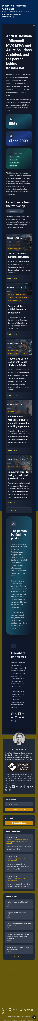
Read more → (12, 278)
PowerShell (13, 165)
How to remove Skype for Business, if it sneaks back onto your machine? (17, 841)
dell (17, 411)
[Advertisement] (19, 981)
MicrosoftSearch (14, 245)
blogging (11, 466)
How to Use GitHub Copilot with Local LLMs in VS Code (18, 362)
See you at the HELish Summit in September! (17, 309)
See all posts (12, 510)
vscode (17, 353)
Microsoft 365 (14, 162)
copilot (10, 297)
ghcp (22, 350)
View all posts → (19, 957)
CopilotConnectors (14, 248)
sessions (11, 294)
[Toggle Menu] (34, 26)
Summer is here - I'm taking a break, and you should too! (18, 475)
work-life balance (22, 466)
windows (11, 411)
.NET (17, 157)
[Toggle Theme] (34, 1017)
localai (24, 353)
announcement (21, 294)
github (10, 353)
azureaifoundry (13, 350)
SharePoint (13, 160)
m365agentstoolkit (14, 301)
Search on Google (19, 809)
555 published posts (15, 211)
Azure (11, 157)
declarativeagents (22, 297)
